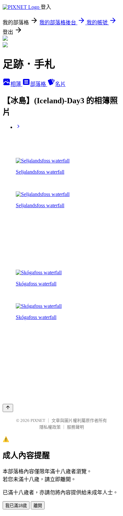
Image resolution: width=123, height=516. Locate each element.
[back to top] (8, 408)
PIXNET (38, 420)
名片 (60, 84)
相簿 (16, 84)
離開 (37, 505)
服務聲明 (75, 427)
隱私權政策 (50, 427)
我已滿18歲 (16, 505)
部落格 (38, 84)
